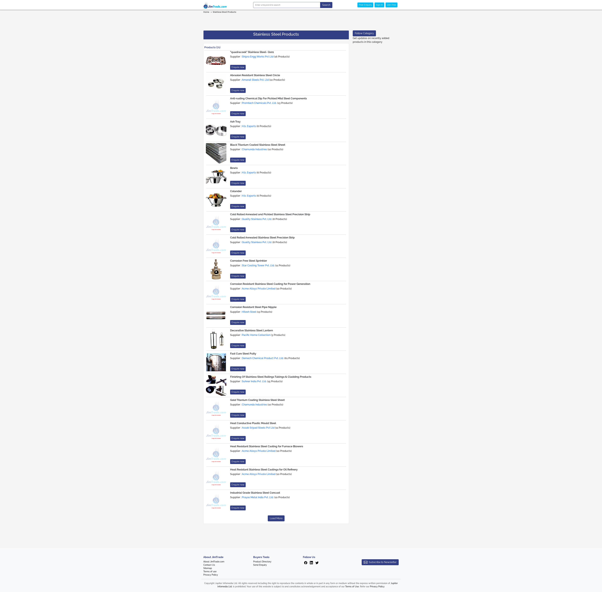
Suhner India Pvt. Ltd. (254, 381)
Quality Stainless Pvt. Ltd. (257, 219)
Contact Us (209, 565)
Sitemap (207, 568)
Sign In (379, 5)
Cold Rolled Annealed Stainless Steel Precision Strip (262, 237)
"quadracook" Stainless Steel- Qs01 (252, 52)
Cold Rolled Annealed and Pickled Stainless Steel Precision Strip (270, 214)
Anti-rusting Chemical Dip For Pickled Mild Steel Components (268, 98)
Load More (276, 518)
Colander (236, 191)
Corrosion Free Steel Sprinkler (248, 260)
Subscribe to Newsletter (383, 562)
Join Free (391, 5)
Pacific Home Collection (256, 335)
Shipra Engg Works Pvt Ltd (257, 56)
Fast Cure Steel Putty (243, 353)
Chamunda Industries (254, 149)
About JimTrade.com (213, 561)
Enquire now (238, 67)
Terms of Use (352, 586)
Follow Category (364, 33)
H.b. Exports (249, 126)
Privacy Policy (210, 575)
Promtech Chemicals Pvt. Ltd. (259, 103)
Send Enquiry (260, 565)
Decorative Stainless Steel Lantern (251, 330)
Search (326, 4)
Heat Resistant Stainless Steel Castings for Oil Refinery (264, 469)
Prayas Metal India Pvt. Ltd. (258, 497)
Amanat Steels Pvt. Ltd (255, 79)
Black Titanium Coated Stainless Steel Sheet (257, 144)
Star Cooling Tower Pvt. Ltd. (258, 265)
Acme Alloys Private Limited (258, 288)
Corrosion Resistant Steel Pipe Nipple (253, 307)
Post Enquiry (365, 5)
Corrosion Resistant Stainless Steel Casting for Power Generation (270, 283)
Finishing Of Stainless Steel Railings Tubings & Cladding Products (270, 376)
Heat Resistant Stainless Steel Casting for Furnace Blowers (266, 446)
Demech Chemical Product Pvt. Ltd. (263, 358)
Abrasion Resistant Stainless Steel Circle (255, 75)
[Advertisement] (301, 21)
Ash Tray (235, 121)
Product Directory (262, 561)
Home (206, 12)
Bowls (234, 168)
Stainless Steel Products (225, 12)
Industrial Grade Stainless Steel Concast (255, 492)
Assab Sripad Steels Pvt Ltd (258, 427)
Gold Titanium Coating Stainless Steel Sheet (257, 400)
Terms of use (210, 571)
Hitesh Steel (249, 311)
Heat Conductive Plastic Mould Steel (253, 423)
